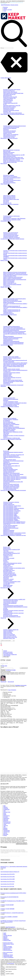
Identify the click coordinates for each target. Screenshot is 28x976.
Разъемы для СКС (7, 203)
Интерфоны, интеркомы (8, 430)
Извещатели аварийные (8, 530)
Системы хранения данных (9, 459)
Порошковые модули (8, 382)
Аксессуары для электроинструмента (12, 180)
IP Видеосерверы (7, 464)
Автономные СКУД (7, 566)
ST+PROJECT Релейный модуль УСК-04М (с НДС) (13, 900)
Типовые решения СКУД (9, 572)
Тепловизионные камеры (9, 132)
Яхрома (5, 835)
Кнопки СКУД (6, 547)
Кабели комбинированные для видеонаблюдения (14, 279)
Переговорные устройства (9, 429)
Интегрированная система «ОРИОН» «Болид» (14, 523)
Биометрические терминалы (9, 128)
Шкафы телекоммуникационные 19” (11, 311)
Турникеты (5, 561)
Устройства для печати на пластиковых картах (14, 568)
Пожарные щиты (7, 375)
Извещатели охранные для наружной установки (14, 532)
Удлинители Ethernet (8, 100)
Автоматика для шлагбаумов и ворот (11, 581)
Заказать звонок (14, 4)
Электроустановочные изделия (10, 236)
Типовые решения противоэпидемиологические (14, 125)
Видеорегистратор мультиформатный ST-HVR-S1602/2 (13, 892)
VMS (4, 458)
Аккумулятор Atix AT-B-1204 (7, 886)
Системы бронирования (8, 582)
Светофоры (6, 556)
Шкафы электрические (8, 302)
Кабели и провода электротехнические (12, 278)
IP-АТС (5, 104)
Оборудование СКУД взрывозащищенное (13, 327)
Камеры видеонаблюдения (9, 470)
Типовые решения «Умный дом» (10, 629)
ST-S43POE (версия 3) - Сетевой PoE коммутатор (12, 912)
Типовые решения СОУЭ (9, 397)
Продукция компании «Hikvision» (11, 509)
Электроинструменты (8, 181)
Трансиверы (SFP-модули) (9, 94)
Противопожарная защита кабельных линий (13, 158)
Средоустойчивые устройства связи (11, 438)
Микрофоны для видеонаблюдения (11, 473)
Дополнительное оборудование (10, 600)
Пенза (4, 813)
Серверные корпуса (7, 312)
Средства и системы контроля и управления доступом (13, 535)
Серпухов (5, 825)
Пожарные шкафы (7, 373)
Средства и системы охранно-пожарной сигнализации (13, 490)
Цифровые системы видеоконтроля (11, 475)
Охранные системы (7, 503)
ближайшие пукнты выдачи (20, 685)
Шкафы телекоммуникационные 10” (11, 306)
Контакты (13, 2)
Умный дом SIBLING (8, 630)
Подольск (5, 816)
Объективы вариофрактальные (10, 469)
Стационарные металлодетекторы (11, 127)
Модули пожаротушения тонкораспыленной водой (15, 360)
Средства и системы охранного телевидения (11, 439)
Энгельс (5, 832)
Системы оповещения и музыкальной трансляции (15, 402)
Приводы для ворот (7, 580)
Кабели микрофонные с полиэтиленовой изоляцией (15, 274)
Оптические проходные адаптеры (11, 110)
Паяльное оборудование (8, 152)
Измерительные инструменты (10, 176)
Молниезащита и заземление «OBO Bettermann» (14, 218)
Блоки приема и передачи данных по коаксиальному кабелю (11, 480)
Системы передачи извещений (10, 525)
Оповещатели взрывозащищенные (11, 341)
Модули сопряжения (8, 422)
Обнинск (5, 807)
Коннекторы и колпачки (8, 108)
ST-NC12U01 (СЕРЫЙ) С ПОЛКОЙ (9, 916)
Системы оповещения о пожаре (10, 401)
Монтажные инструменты (9, 182)
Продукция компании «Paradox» (10, 513)
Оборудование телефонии (9, 195)
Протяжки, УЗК (7, 111)
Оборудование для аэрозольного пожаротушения (14, 364)
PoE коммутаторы (7, 101)
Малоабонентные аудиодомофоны (11, 426)
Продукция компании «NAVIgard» (11, 516)
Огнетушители (6, 383)
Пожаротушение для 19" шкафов (10, 356)
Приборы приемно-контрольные (10, 527)
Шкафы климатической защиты (10, 299)
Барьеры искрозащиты (8, 336)
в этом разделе (10, 963)
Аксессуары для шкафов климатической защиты (14, 298)
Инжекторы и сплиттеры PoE (10, 96)
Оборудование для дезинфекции (10, 134)
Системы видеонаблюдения (9, 489)
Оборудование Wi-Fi (8, 99)
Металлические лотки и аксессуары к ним (13, 157)
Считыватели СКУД (8, 569)
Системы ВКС (6, 584)
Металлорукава (6, 151)
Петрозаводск (6, 815)
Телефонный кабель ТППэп (9, 275)
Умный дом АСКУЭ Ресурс (9, 635)
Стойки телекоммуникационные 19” (11, 309)
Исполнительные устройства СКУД (11, 549)
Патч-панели (6, 200)
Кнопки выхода (7, 548)
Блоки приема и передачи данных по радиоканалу (15, 476)
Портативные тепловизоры (9, 130)
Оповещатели (6, 529)
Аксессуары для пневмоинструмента (11, 177)
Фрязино (5, 828)
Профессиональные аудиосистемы (11, 404)
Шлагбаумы (6, 577)
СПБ (4, 826)
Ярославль (5, 834)
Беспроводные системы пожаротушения (12, 380)
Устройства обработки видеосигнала (11, 457)
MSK (4, 805)
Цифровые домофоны (8, 425)
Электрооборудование (6, 220)
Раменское (5, 820)
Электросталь (6, 831)
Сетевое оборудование (6, 77)
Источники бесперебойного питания (11, 616)
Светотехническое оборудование (10, 235)
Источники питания (5, 587)
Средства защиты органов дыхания (11, 369)
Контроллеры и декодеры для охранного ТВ (13, 454)
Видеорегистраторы (8, 468)
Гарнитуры (5, 434)
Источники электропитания (9, 575)
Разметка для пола (7, 133)
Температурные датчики (9, 137)
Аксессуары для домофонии (9, 418)
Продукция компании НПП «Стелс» (11, 518)
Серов (4, 824)
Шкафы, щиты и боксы (6, 286)
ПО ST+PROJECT (7, 586)
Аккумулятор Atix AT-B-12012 (8, 881)
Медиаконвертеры (7, 95)
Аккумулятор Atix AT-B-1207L (8, 874)
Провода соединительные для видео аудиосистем (14, 273)
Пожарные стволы (7, 359)
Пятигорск (5, 819)
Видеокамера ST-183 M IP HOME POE (9, 896)
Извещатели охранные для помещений (12, 534)
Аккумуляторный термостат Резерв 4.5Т (10, 871)
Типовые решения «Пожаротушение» (12, 357)
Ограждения (6, 559)
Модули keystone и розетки (9, 106)
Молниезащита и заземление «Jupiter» (12, 219)
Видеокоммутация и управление (10, 487)
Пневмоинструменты (8, 178)
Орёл (4, 810)
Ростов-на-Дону (7, 821)
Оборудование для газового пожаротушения (13, 365)
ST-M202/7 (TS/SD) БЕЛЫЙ (7, 904)
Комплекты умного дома (9, 638)
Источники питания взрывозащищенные (12, 337)
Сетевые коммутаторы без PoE (10, 103)
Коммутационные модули (9, 198)
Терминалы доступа (8, 555)
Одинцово (5, 808)
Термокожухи (6, 462)
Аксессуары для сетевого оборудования (12, 112)
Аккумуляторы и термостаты (10, 601)
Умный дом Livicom (8, 633)
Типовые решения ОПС (8, 504)
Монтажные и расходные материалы (9, 138)
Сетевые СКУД (6, 565)
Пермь (4, 814)
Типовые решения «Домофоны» (10, 419)
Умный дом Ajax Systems (9, 634)
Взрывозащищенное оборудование (9, 314)
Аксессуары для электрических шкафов (12, 301)
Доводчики (5, 550)
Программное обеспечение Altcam (11, 486)
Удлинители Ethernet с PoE (9, 98)
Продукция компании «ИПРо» (10, 515)
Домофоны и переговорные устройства (10, 406)
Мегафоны (5, 400)
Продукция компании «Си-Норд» (11, 512)
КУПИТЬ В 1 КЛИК (11, 670)
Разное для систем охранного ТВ (11, 455)
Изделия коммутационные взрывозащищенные (14, 328)
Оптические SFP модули (9, 90)
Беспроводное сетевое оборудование (11, 89)
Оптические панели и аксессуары (11, 199)
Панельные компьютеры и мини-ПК (11, 105)
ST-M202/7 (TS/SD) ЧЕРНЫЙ (7, 908)
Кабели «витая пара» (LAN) (9, 283)
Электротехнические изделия (10, 233)
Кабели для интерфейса (8, 282)
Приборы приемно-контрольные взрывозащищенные (10, 339)
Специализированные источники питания (13, 605)
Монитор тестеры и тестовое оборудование (13, 474)
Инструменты (4, 163)
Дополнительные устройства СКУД (11, 553)
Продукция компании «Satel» (10, 514)
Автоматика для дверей (8, 558)
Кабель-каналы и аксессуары (10, 162)
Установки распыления (8, 361)
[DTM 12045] (4, 665)
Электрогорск (6, 830)
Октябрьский (6, 809)
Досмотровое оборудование (9, 574)
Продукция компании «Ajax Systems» (12, 510)
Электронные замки (8, 576)
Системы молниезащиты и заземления (9, 204)
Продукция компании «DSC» (10, 507)
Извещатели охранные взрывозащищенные (13, 343)
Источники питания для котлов (10, 615)
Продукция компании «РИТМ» (10, 519)
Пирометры (6, 129)
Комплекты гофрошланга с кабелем (11, 159)
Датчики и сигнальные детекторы (11, 502)
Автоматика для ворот (8, 579)
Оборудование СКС (5, 183)
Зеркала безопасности (8, 552)
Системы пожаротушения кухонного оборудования (15, 362)
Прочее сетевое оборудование (10, 92)
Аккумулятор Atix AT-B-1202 (7, 884)
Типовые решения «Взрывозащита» (11, 326)
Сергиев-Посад (6, 823)
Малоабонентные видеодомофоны (11, 424)
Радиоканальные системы (9, 526)
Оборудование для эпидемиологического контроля (12, 114)
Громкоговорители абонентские (10, 399)
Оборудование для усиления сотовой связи (13, 93)
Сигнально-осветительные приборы (11, 372)
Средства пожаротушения (7, 344)
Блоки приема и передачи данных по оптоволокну (15, 478)
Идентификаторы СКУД (9, 570)
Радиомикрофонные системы (10, 405)
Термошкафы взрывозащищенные (11, 330)
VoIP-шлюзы (6, 433)
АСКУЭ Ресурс (6, 524)
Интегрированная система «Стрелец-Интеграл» (14, 521)
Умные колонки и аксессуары (10, 637)
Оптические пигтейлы (8, 109)
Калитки (5, 560)
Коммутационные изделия (9, 156)
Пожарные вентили (7, 376)
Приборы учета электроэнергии (10, 232)
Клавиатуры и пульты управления (11, 485)
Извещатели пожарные (8, 531)
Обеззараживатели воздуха (9, 135)
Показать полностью (5, 859)
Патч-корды (6, 201)
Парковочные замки (8, 585)
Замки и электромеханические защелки (12, 563)
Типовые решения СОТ (8, 471)
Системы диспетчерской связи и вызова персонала (12, 238)
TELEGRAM (11, 681)
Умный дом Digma (7, 632)
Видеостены (6, 451)
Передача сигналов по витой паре (11, 484)
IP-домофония (6, 420)
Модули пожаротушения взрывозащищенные (13, 332)
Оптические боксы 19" (8, 313)
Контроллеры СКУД (8, 554)
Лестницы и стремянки (8, 175)
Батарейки (5, 609)
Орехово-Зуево (6, 812)
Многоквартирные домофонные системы (12, 431)
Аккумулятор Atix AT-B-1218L (8, 876)
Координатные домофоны (9, 423)
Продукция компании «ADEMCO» (11, 520)
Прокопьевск (6, 818)
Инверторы (6, 604)
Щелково (5, 829)
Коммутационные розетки (9, 196)
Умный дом (3, 617)
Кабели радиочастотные (8, 280)
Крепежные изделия (8, 153)
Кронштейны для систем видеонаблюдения (13, 460)
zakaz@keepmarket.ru (6, 4)
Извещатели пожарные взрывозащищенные (13, 342)
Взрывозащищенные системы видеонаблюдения (14, 331)
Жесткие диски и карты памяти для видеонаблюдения (11, 466)
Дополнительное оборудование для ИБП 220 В (14, 599)
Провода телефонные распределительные (13, 277)
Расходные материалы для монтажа (11, 150)
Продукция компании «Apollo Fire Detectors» (13, 508)
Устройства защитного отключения (11, 237)
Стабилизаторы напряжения (9, 603)
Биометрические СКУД (8, 564)
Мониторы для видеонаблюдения (11, 463)
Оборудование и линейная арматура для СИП (14, 154)
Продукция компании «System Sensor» (12, 505)
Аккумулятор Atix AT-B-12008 (8, 879)
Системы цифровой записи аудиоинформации (14, 428)
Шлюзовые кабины (7, 571)
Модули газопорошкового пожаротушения (13, 381)
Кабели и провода (5, 260)
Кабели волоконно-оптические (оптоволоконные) (14, 272)
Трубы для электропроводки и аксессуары (13, 161)
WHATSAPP (3, 681)
